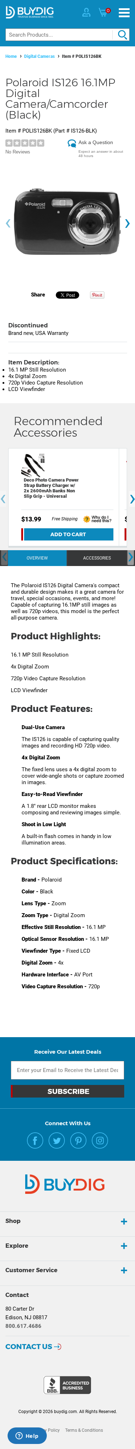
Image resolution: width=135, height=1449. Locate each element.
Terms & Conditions (84, 1430)
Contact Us (28, 1346)
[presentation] (8, 223)
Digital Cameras (39, 56)
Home (11, 56)
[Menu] (124, 12)
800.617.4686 (23, 1326)
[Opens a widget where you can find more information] (27, 1436)
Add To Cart (68, 534)
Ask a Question (95, 142)
